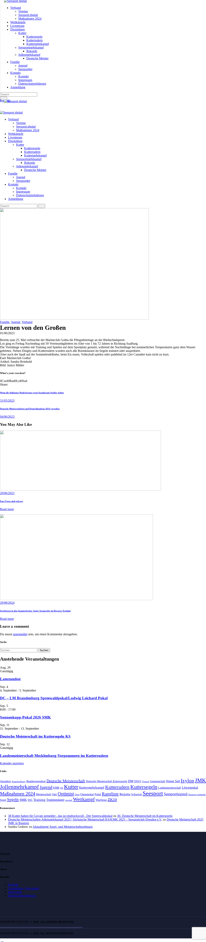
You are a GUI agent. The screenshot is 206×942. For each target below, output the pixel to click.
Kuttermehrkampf (91, 787)
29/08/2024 (7, 602)
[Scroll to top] (2, 940)
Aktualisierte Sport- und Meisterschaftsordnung (63, 826)
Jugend (15, 322)
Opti (54, 794)
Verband (27, 322)
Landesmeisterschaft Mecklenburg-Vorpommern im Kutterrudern (54, 756)
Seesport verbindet (197, 794)
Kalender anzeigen (12, 763)
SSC (30, 799)
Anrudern (5, 781)
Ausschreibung (19, 781)
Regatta (124, 794)
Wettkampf (84, 799)
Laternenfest (10, 679)
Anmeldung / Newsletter (23, 888)
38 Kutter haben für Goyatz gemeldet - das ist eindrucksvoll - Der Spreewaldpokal (60, 816)
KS (61, 788)
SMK (23, 800)
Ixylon (187, 780)
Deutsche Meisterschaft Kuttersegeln (106, 781)
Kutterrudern (117, 787)
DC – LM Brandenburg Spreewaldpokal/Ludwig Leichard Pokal (54, 698)
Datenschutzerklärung (22, 895)
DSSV (137, 781)
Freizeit (145, 781)
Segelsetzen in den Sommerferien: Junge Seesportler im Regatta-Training (35, 611)
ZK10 (112, 799)
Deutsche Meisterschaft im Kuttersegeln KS (35, 736)
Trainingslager (55, 799)
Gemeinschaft (157, 781)
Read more (7, 509)
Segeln (13, 799)
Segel (3, 799)
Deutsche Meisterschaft (65, 781)
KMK (56, 787)
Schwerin (136, 794)
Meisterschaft (43, 794)
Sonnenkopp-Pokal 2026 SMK (25, 717)
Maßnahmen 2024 (17, 793)
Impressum (15, 892)
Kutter (71, 787)
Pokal (98, 794)
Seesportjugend (175, 794)
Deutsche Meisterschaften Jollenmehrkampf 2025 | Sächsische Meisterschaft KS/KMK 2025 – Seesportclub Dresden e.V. (85, 819)
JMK (200, 780)
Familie (4, 322)
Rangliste (110, 793)
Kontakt (13, 884)
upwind (68, 800)
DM (130, 781)
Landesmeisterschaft (169, 787)
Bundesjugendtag (36, 781)
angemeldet (20, 634)
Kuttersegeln (143, 787)
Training (39, 800)
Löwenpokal (190, 787)
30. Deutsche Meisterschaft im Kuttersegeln (144, 816)
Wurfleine (101, 799)
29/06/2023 (7, 493)
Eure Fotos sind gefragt (11, 501)
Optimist (66, 793)
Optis (77, 794)
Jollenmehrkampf (19, 787)
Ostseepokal (87, 794)
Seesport (153, 793)
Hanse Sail (173, 781)
